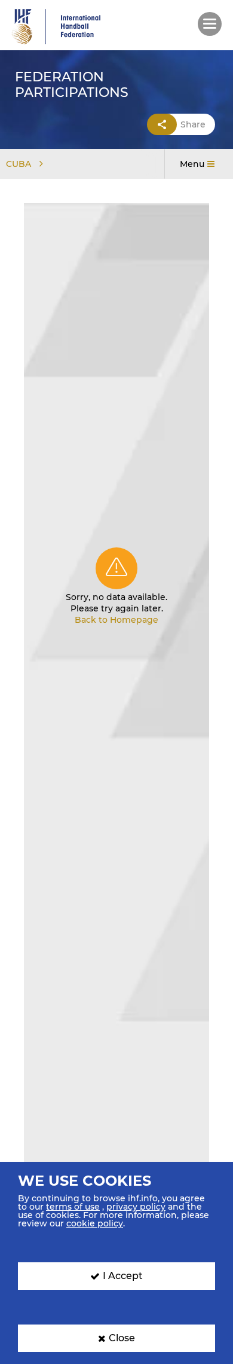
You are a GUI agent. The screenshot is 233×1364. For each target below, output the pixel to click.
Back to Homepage (116, 619)
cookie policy (94, 1223)
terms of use (73, 1206)
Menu (192, 164)
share (193, 124)
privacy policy (135, 1206)
